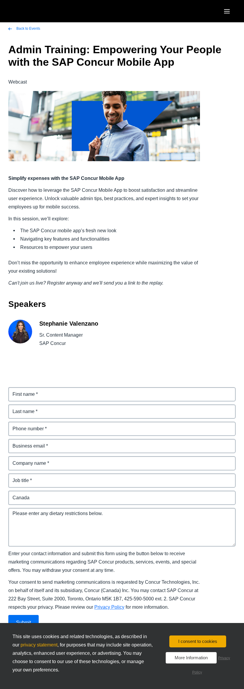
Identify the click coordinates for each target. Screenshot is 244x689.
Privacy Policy (109, 607)
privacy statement (39, 644)
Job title (17, 476)
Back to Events (27, 28)
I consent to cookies (197, 641)
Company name (26, 459)
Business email (25, 442)
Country (17, 494)
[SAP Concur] (37, 11)
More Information (191, 657)
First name (20, 390)
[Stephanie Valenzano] (20, 336)
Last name (20, 407)
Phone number (25, 425)
